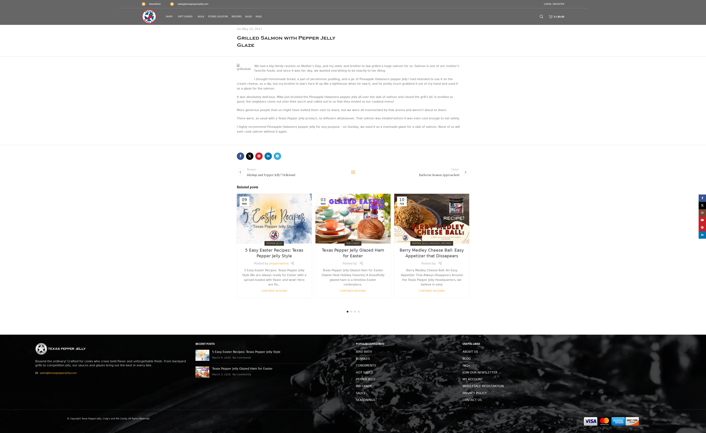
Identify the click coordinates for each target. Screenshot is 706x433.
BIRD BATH (364, 351)
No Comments (242, 357)
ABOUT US (470, 351)
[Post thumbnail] (202, 355)
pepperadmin (279, 263)
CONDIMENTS (366, 365)
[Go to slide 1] (347, 312)
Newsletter (155, 4)
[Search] (541, 16)
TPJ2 (39, 388)
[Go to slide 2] (351, 312)
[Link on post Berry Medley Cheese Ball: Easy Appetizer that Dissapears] (431, 219)
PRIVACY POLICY (475, 393)
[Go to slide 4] (359, 312)
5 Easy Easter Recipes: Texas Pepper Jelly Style (246, 352)
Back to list (353, 172)
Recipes (446, 243)
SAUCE (361, 393)
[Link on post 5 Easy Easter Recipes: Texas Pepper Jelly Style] (274, 219)
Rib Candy (353, 243)
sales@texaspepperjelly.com (193, 4)
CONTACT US (472, 400)
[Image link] (60, 348)
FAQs (466, 365)
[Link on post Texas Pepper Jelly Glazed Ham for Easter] (353, 219)
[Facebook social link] (240, 156)
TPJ (37, 384)
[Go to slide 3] (355, 312)
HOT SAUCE (364, 372)
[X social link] (249, 156)
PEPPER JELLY (366, 379)
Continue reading (274, 290)
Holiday (434, 243)
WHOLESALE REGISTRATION (483, 386)
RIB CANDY (364, 386)
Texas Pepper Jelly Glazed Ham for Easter (242, 368)
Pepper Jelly (274, 243)
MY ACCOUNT (473, 379)
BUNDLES (363, 358)
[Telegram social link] (277, 156)
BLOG (467, 358)
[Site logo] (149, 16)
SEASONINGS (365, 400)
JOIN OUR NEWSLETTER (480, 372)
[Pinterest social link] (259, 156)
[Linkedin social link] (268, 156)
